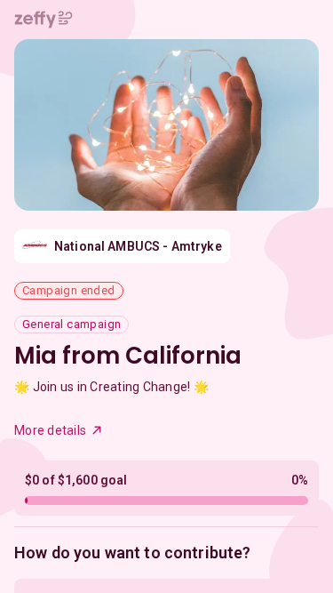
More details (50, 430)
